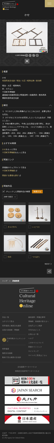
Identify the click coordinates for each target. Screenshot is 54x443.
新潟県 (39, 81)
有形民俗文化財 (8, 81)
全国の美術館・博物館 (10, 330)
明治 (18, 81)
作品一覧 (5, 317)
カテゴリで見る (8, 321)
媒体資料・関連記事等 (36, 317)
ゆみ (9, 257)
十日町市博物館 (8, 152)
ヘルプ (30, 338)
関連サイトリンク (35, 347)
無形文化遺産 (7, 353)
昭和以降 (30, 81)
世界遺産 (5, 349)
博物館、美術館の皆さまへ (38, 321)
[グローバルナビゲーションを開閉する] (49, 3)
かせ (4, 149)
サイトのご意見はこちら (37, 355)
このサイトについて (36, 343)
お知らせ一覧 (33, 334)
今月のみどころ (34, 330)
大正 (24, 81)
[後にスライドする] (48, 264)
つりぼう (36, 257)
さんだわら (12, 227)
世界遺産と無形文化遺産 (11, 326)
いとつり (36, 227)
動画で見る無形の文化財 (11, 357)
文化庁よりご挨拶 (35, 326)
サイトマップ (33, 351)
